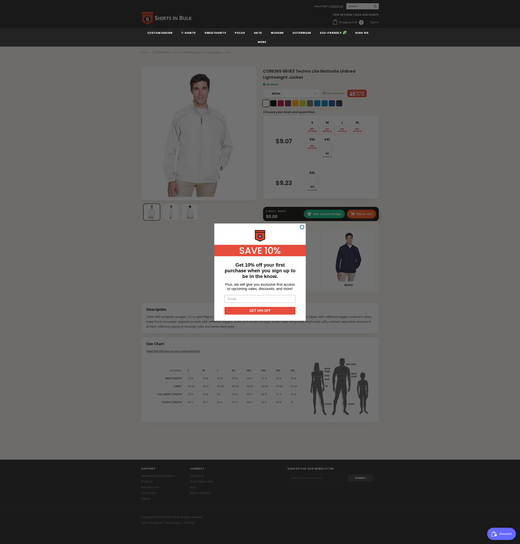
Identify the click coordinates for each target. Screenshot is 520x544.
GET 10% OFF (260, 310)
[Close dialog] (302, 227)
